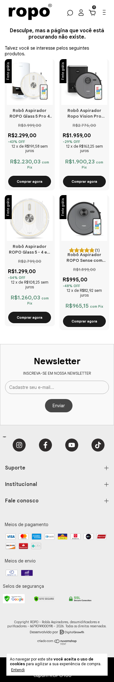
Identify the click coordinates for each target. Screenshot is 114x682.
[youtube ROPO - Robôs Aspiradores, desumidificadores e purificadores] (71, 445)
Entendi (18, 669)
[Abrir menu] (103, 13)
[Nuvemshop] (57, 644)
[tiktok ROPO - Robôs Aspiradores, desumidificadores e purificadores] (98, 445)
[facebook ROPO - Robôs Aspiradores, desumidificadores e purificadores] (45, 445)
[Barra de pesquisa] (69, 14)
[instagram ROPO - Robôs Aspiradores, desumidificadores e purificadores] (19, 445)
